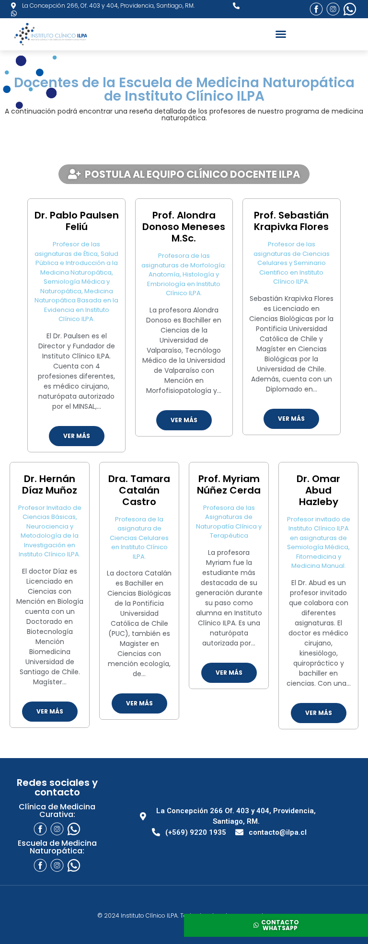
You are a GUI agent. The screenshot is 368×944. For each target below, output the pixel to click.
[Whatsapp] (350, 9)
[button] (280, 34)
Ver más (76, 436)
